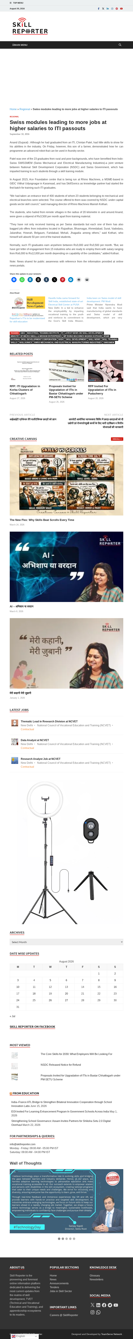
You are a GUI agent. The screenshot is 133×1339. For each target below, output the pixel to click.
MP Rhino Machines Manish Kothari (82, 336)
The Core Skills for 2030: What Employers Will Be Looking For (76, 1054)
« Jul (12, 1016)
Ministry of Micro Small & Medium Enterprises (36, 336)
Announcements (59, 1283)
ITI (62, 333)
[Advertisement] (66, 78)
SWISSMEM (108, 342)
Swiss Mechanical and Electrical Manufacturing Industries (68, 342)
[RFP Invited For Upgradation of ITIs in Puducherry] (105, 372)
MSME (106, 336)
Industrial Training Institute (43, 333)
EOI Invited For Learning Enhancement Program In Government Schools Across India (60, 1111)
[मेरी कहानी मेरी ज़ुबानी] (66, 653)
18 (34, 993)
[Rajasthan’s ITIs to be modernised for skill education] (27, 306)
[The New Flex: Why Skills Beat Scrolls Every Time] (66, 480)
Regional (24, 109)
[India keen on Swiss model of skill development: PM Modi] (106, 307)
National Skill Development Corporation (34, 339)
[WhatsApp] (98, 1312)
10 (17, 987)
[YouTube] (121, 8)
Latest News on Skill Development (84, 333)
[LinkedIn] (108, 8)
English (20, 1336)
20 (66, 993)
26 (50, 1000)
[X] (92, 1305)
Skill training (109, 339)
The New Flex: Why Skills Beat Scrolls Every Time (42, 520)
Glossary (95, 1275)
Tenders (54, 1287)
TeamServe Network (111, 1334)
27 (66, 1000)
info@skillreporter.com (22, 1144)
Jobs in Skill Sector (61, 1291)
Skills (14, 342)
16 (115, 987)
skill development (76, 339)
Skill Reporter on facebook (32, 1026)
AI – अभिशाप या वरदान (21, 606)
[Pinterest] (117, 8)
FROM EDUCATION (26, 1093)
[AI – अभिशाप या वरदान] (66, 566)
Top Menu (18, 3)
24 (17, 1000)
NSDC (61, 339)
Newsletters (96, 1279)
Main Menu (20, 45)
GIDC (22, 333)
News (53, 1279)
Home (13, 109)
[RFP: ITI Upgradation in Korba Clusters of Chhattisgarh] (27, 372)
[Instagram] (112, 8)
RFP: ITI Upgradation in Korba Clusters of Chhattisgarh (25, 390)
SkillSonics (25, 342)
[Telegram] (110, 1305)
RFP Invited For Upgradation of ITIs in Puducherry (102, 390)
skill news (94, 339)
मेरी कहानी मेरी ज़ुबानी (20, 693)
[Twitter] (103, 8)
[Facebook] (99, 8)
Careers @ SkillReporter (64, 1315)
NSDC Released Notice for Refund (61, 1064)
